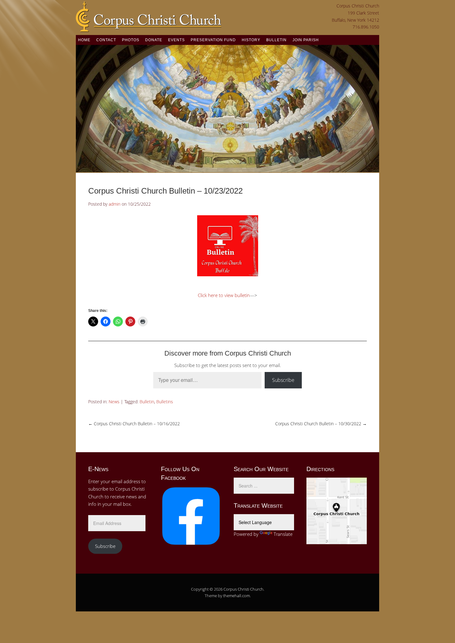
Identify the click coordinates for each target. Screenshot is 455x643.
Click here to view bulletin (224, 295)
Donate (153, 40)
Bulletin (276, 40)
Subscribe (283, 380)
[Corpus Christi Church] (148, 28)
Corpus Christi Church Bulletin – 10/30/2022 (321, 423)
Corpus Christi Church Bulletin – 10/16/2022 (134, 423)
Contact (106, 40)
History (251, 40)
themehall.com (236, 595)
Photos (130, 40)
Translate (283, 534)
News (114, 402)
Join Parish (305, 40)
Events (176, 40)
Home (84, 40)
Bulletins (164, 402)
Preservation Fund (213, 40)
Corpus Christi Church (243, 589)
